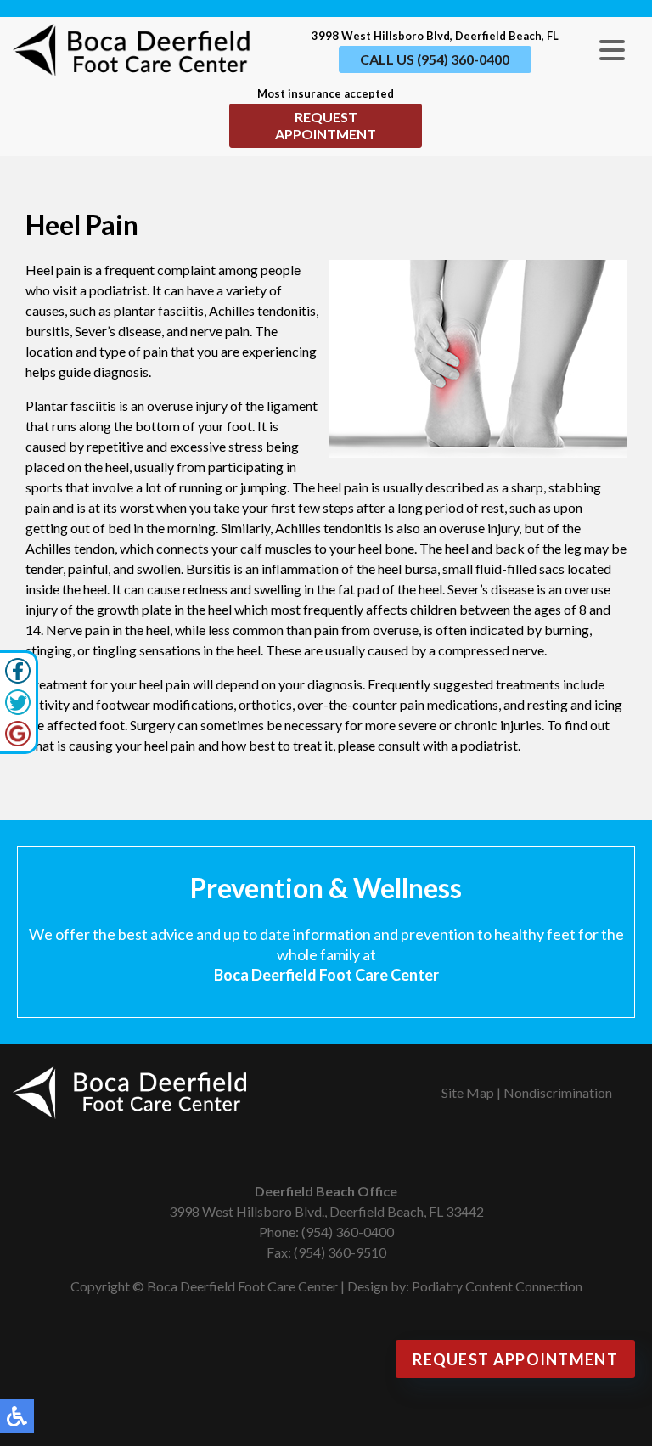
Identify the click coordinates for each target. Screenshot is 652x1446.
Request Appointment (325, 125)
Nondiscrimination (557, 1092)
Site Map (467, 1092)
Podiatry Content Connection (497, 1286)
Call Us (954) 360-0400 (434, 59)
